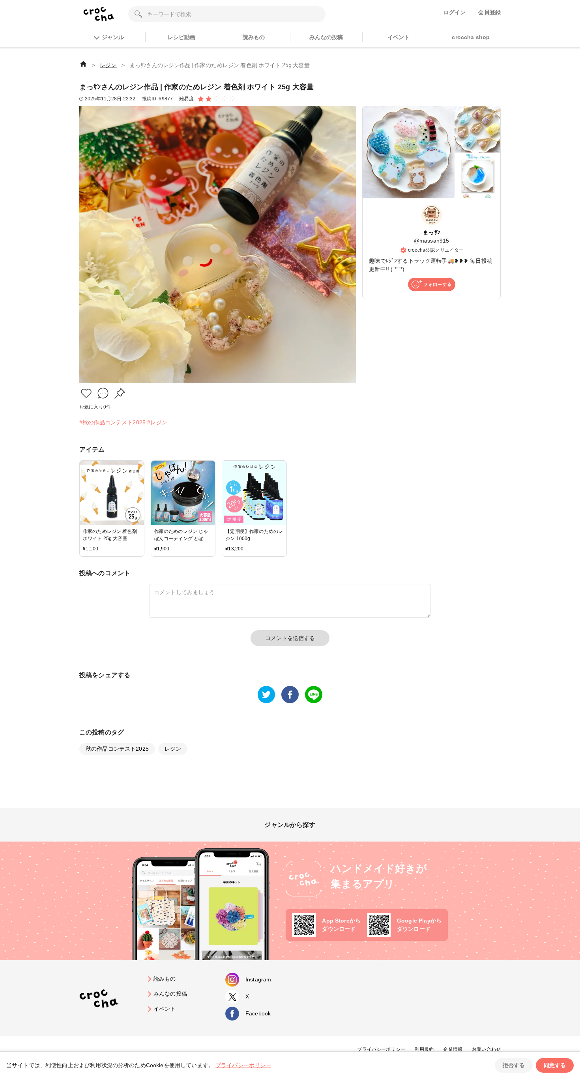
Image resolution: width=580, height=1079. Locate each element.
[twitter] (266, 694)
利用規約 (424, 1049)
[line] (313, 694)
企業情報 (452, 1049)
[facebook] (290, 694)
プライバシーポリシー (381, 1049)
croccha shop (471, 37)
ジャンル (113, 37)
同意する (555, 1065)
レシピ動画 (182, 37)
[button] (86, 393)
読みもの (254, 37)
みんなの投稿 (326, 37)
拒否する (514, 1065)
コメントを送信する (290, 638)
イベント (398, 37)
